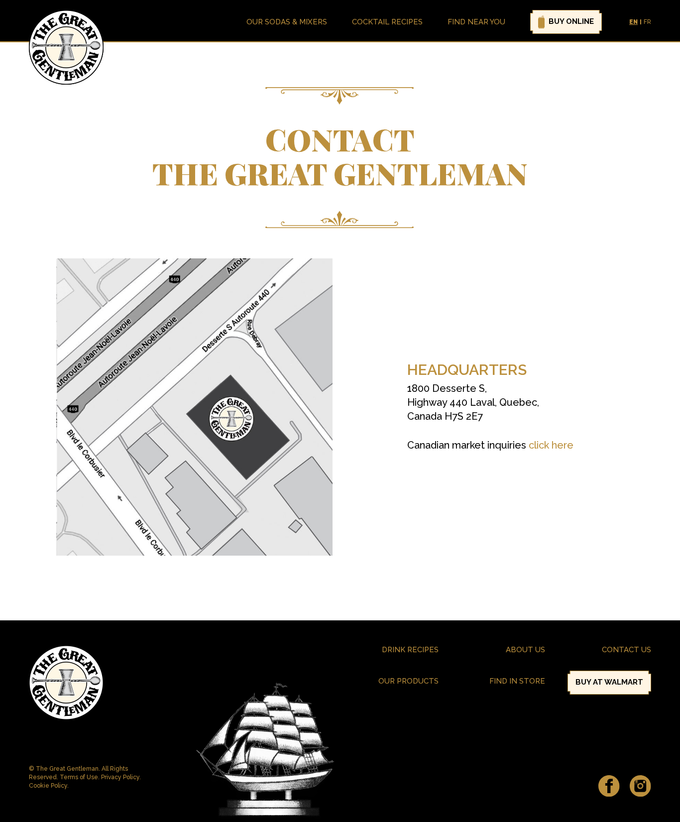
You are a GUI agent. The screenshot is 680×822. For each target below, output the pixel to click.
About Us (525, 649)
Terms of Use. (80, 777)
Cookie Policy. (49, 785)
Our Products (408, 681)
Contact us (626, 649)
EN (633, 21)
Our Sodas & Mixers (286, 21)
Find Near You (476, 21)
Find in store (517, 681)
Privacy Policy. (121, 777)
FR (647, 21)
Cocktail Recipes (387, 21)
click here (551, 445)
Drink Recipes (410, 649)
